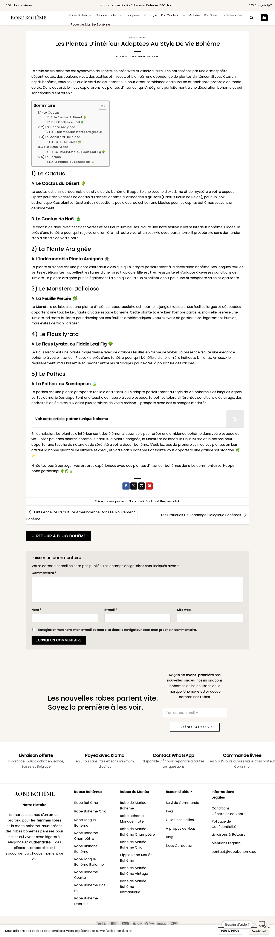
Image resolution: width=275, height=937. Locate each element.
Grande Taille (105, 15)
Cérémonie (233, 15)
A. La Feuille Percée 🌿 (66, 142)
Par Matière (191, 15)
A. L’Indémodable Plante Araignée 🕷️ (76, 132)
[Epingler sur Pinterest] (149, 486)
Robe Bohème (80, 15)
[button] (251, 18)
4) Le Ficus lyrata (54, 147)
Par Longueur (130, 15)
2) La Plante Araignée (58, 127)
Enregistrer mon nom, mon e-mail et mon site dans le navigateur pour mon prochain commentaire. (117, 630)
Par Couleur (170, 15)
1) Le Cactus (50, 112)
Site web (184, 610)
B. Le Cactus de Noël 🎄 (67, 122)
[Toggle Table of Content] (100, 106)
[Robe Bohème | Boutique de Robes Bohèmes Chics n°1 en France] (33, 18)
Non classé (137, 37)
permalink (172, 501)
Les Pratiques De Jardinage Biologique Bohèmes (201, 514)
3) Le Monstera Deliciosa (60, 137)
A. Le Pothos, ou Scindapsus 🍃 (72, 162)
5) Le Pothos (51, 157)
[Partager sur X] (133, 486)
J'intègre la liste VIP (195, 727)
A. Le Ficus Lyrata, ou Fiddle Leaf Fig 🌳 (78, 152)
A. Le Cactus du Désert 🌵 (68, 117)
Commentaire (44, 573)
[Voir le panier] (264, 17)
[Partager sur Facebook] (126, 486)
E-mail (110, 610)
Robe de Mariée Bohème (90, 24)
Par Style (150, 15)
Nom (36, 610)
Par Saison (212, 15)
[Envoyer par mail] (141, 486)
